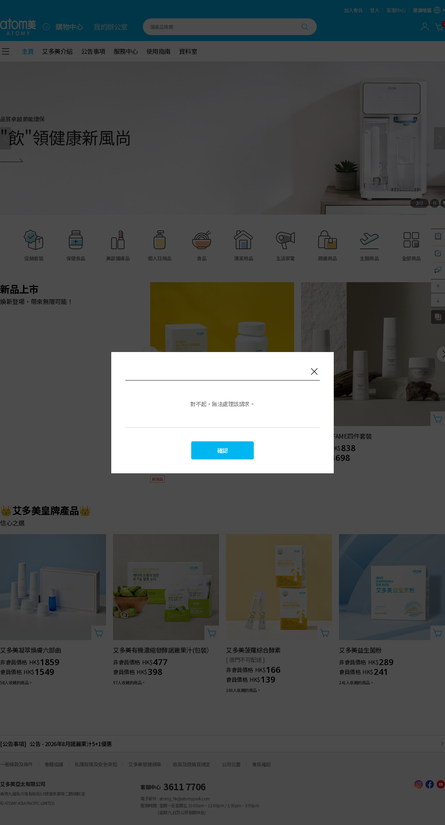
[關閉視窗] (314, 371)
